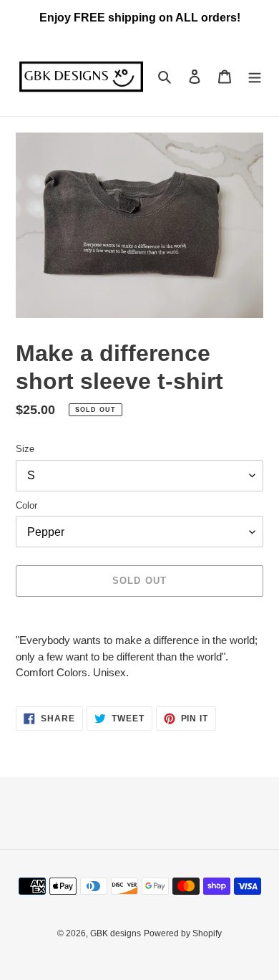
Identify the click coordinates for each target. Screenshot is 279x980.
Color (26, 505)
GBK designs (115, 933)
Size (25, 448)
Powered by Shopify (183, 933)
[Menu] (255, 76)
